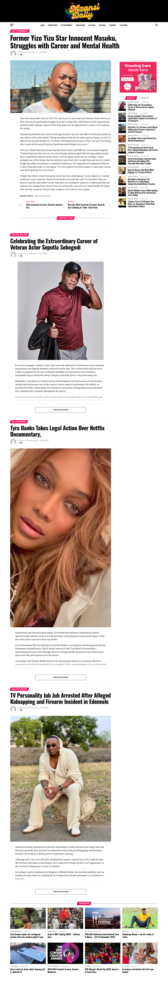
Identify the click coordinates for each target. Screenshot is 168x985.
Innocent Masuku (43, 196)
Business (112, 25)
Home (43, 25)
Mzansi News (52, 25)
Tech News (123, 25)
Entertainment (66, 25)
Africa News (80, 25)
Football (102, 25)
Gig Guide (91, 25)
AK (21, 55)
